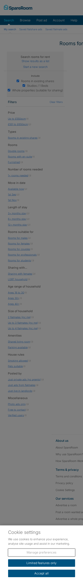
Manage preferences (41, 552)
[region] (41, 553)
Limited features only (41, 563)
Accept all (41, 573)
